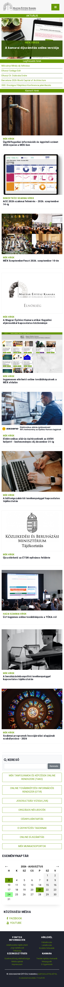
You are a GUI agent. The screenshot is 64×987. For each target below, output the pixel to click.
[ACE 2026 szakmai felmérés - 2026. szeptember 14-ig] (32, 174)
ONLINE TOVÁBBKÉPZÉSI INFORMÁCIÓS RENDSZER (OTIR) (32, 790)
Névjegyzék (47, 961)
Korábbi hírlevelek (46, 948)
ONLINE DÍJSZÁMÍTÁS (32, 837)
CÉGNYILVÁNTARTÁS (32, 819)
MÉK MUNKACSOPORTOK (32, 846)
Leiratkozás (47, 945)
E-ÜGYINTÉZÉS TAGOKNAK (32, 828)
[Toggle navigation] (55, 7)
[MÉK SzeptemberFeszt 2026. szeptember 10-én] (32, 233)
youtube (15, 922)
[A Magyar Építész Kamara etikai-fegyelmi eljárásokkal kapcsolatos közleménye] (32, 293)
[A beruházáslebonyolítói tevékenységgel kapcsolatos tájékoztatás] (32, 649)
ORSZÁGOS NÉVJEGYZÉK (32, 809)
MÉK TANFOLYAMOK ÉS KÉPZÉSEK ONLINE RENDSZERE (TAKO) (32, 777)
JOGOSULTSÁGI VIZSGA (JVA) (32, 800)
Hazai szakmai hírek (14, 614)
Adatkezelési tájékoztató (17, 945)
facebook (15, 918)
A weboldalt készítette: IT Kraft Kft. (32, 978)
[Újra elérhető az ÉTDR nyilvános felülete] (32, 530)
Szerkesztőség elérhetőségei (17, 958)
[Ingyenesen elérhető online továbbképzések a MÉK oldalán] (32, 352)
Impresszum (17, 964)
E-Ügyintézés (47, 964)
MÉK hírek (32, 42)
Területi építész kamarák (46, 958)
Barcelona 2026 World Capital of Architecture (23, 80)
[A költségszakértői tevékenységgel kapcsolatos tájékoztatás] (32, 471)
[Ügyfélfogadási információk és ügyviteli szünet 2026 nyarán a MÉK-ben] (32, 115)
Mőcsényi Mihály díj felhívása (15, 66)
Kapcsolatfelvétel (47, 974)
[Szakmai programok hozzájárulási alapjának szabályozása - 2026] (32, 708)
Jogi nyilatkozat (17, 948)
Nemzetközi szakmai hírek (18, 198)
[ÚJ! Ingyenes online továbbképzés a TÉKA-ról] (32, 590)
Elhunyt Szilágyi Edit (11, 70)
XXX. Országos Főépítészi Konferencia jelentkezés (26, 85)
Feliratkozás (47, 942)
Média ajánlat (17, 961)
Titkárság (17, 951)
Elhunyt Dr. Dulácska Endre (14, 75)
